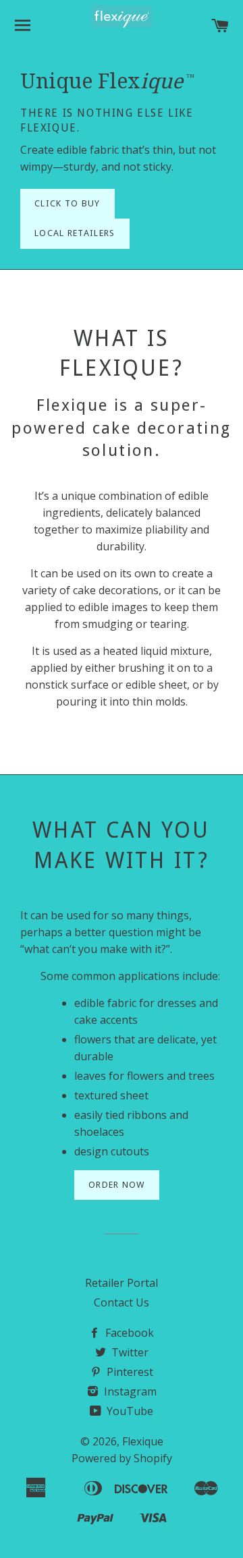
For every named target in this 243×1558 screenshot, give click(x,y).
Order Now (116, 1185)
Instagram (129, 1391)
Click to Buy (67, 203)
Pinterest (128, 1371)
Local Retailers (74, 233)
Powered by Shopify (122, 1458)
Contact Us (121, 1302)
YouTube (128, 1411)
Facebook (128, 1332)
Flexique (142, 1441)
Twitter (128, 1352)
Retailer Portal (121, 1282)
